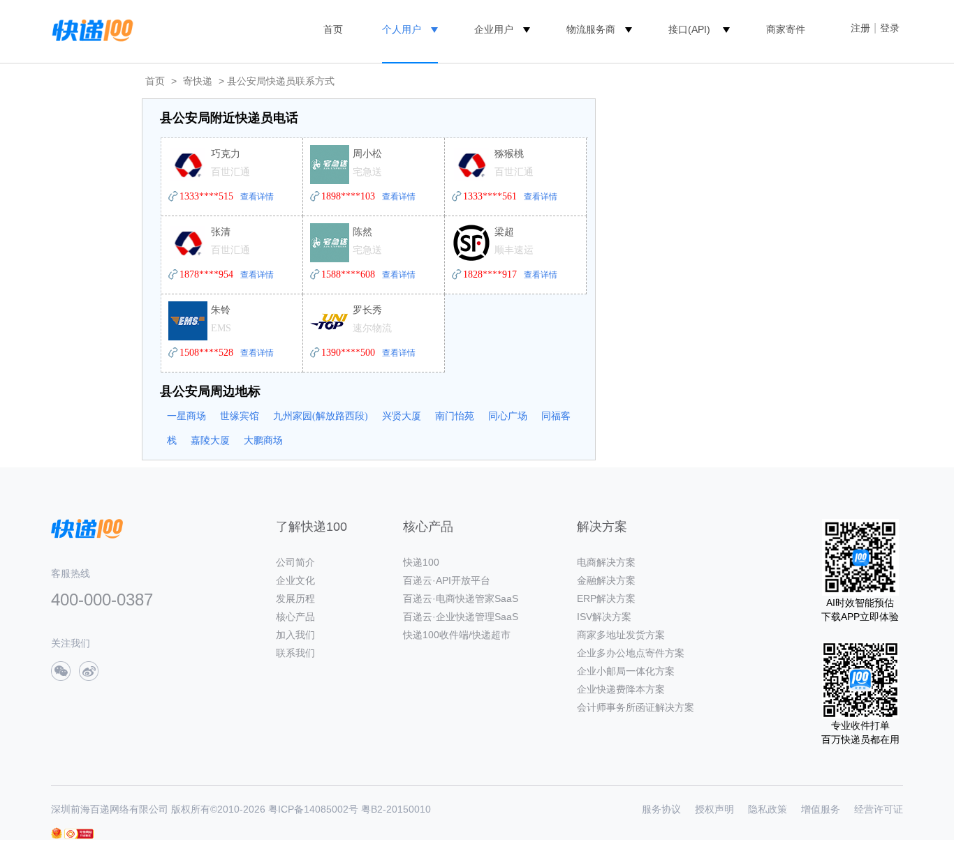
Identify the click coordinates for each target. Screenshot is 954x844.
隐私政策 (767, 809)
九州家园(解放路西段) (320, 416)
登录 (890, 27)
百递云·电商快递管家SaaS (460, 598)
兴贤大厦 (401, 416)
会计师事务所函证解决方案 (635, 707)
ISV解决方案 (604, 616)
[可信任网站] (79, 834)
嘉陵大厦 (210, 440)
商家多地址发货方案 (621, 634)
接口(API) (689, 29)
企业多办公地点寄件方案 (630, 652)
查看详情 (257, 197)
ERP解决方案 (606, 598)
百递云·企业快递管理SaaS (460, 616)
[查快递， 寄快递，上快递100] (90, 29)
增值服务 (820, 809)
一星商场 (186, 416)
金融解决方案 (606, 580)
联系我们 (295, 652)
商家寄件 (785, 29)
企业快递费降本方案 (621, 689)
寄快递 (197, 80)
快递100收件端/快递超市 (457, 634)
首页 (333, 29)
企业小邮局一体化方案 (626, 671)
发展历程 (295, 598)
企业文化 (295, 580)
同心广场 (507, 416)
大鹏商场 (263, 440)
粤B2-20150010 (396, 809)
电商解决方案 (606, 562)
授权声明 (714, 809)
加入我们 (295, 634)
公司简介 (295, 562)
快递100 (421, 562)
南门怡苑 (454, 416)
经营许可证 (878, 809)
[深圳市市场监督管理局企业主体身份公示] (56, 833)
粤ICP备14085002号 (313, 809)
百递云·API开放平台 (446, 580)
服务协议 (661, 809)
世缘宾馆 (239, 416)
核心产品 (295, 616)
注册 (860, 27)
